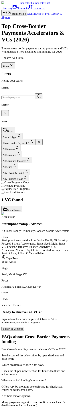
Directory (6, 8)
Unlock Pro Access (47, 13)
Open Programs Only (16, 182)
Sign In (31, 13)
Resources (39, 8)
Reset (10, 131)
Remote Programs (14, 185)
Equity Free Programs (16, 188)
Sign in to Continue (13, 328)
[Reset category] (39, 142)
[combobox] (5, 113)
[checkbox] (2, 183)
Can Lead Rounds (14, 192)
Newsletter (23, 8)
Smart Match (14, 210)
